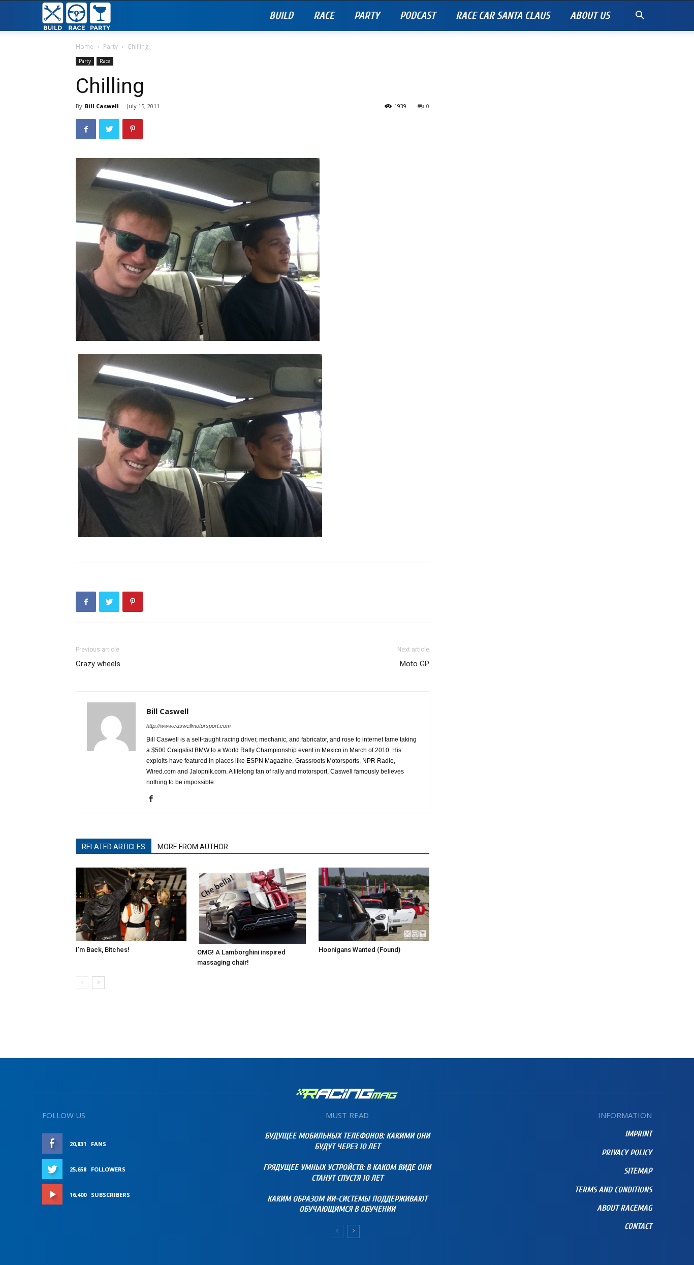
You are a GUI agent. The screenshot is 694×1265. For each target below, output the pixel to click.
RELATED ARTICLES (113, 847)
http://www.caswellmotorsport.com (188, 726)
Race (323, 15)
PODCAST (417, 15)
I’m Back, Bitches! (103, 949)
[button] (639, 16)
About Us (590, 15)
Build (281, 15)
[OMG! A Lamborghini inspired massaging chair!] (252, 906)
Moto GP (414, 663)
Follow (217, 1169)
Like (223, 1144)
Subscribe (213, 1194)
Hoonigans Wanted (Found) (359, 949)
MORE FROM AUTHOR (192, 847)
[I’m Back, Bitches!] (131, 904)
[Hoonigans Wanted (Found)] (374, 904)
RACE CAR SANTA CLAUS (503, 15)
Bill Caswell (102, 106)
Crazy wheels (98, 663)
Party (367, 15)
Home (84, 46)
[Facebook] (154, 799)
